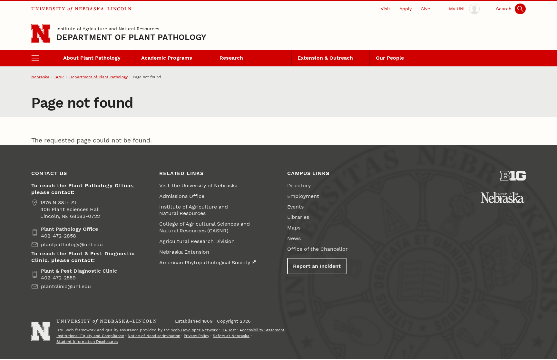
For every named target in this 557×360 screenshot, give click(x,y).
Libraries (298, 217)
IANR (59, 77)
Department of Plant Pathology (131, 37)
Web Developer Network (194, 330)
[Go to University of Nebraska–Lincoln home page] (40, 33)
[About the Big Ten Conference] (513, 175)
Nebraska (40, 77)
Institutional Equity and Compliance (90, 336)
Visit (385, 8)
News (294, 238)
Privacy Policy (196, 336)
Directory (299, 185)
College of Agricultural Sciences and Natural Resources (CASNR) (204, 227)
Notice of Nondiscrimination (154, 336)
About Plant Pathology (92, 58)
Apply (405, 8)
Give (425, 8)
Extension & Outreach (325, 58)
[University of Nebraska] (503, 197)
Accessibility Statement (261, 330)
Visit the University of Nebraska (198, 185)
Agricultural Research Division (197, 241)
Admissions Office (181, 196)
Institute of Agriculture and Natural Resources (107, 28)
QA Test (228, 330)
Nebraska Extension (184, 252)
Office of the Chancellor (317, 249)
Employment (303, 196)
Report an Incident (317, 266)
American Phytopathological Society (204, 262)
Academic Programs (166, 58)
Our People (390, 58)
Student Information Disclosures (87, 341)
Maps (293, 228)
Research (231, 58)
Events (295, 207)
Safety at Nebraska (231, 336)
